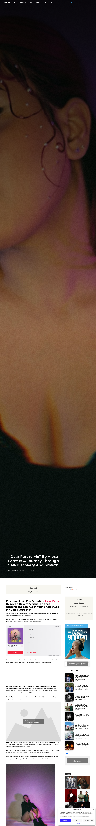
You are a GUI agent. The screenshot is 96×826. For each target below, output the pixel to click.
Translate (75, 589)
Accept (65, 820)
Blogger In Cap (81, 679)
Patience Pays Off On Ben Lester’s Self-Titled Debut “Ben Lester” (82, 716)
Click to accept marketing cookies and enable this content (33, 721)
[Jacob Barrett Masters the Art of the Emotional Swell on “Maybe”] (69, 697)
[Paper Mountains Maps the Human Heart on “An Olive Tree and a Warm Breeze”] (69, 735)
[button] (93, 809)
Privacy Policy (77, 823)
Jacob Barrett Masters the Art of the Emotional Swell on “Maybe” (82, 696)
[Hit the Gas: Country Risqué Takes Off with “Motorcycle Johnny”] (69, 687)
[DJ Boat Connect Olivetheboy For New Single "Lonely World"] (83, 795)
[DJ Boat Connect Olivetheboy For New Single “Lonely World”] (69, 706)
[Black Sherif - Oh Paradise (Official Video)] (83, 782)
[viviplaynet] (7, 2)
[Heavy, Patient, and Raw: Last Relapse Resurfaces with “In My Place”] (69, 726)
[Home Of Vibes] (71, 795)
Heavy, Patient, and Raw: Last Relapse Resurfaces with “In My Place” (82, 725)
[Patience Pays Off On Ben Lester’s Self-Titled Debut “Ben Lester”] (69, 716)
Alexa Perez (52, 601)
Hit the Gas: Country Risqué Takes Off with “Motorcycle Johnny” (81, 687)
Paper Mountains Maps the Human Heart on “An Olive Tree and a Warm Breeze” (82, 735)
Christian (80, 689)
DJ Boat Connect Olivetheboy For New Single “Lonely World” (81, 706)
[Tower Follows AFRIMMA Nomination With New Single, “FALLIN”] (69, 677)
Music (8, 570)
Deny (76, 820)
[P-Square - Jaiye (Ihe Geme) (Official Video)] (71, 782)
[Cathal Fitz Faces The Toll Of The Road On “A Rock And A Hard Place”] (69, 745)
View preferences (88, 820)
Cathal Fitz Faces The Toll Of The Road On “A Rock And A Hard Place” (82, 745)
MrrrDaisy (24, 570)
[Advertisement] (33, 675)
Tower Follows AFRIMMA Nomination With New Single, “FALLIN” (82, 677)
